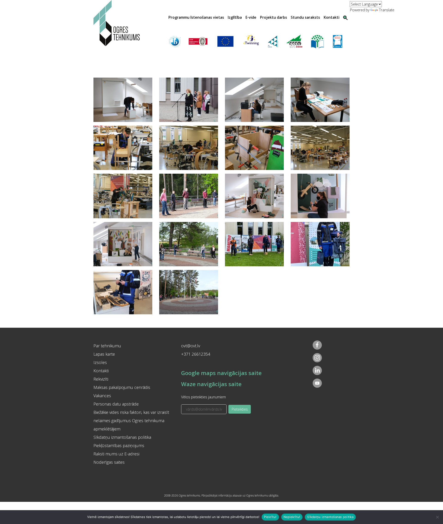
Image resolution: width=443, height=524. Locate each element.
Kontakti (331, 17)
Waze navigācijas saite (211, 384)
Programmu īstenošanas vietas (196, 17)
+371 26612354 (195, 354)
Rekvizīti (100, 379)
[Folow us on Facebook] (317, 345)
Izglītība (235, 17)
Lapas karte (104, 354)
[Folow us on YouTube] (317, 383)
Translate (386, 9)
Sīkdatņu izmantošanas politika (122, 437)
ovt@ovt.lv (190, 345)
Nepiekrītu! (292, 517)
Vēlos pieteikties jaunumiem (203, 397)
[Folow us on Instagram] (317, 357)
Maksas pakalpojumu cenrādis (121, 387)
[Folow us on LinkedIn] (317, 370)
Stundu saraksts (305, 17)
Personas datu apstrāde (116, 404)
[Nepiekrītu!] (437, 517)
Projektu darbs (273, 17)
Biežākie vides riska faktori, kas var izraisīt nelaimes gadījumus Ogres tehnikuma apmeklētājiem (131, 420)
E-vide (250, 17)
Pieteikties (239, 409)
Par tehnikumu (107, 345)
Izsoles (100, 362)
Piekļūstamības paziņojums (118, 445)
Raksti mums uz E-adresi (116, 454)
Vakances (102, 395)
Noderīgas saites (109, 462)
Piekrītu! (270, 517)
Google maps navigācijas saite (221, 373)
